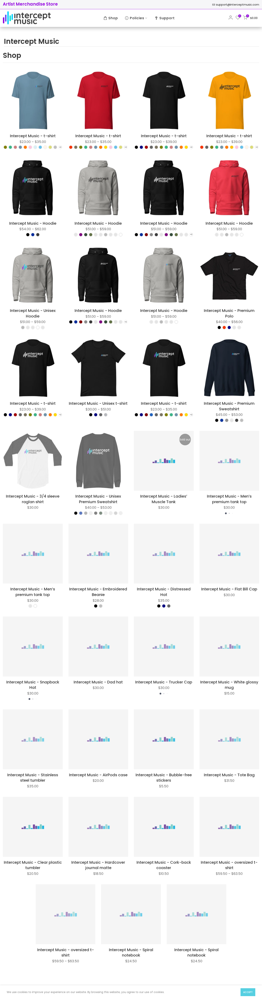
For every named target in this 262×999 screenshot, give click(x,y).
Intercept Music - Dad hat (98, 682)
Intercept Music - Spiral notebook (131, 952)
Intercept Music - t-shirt (33, 136)
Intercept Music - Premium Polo (229, 313)
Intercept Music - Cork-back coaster (164, 865)
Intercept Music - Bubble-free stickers (164, 777)
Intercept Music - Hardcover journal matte (98, 865)
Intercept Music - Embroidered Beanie (98, 591)
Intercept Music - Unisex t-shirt (98, 403)
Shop (113, 18)
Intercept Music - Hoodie (32, 223)
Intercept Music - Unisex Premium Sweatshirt (98, 499)
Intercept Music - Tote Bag (229, 775)
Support (167, 18)
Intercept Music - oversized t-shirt (229, 865)
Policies (137, 18)
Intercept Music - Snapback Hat (32, 684)
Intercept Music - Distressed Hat (164, 591)
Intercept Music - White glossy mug (229, 684)
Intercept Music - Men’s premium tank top (229, 499)
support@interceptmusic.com (237, 4)
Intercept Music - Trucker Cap (163, 682)
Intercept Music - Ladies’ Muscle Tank (163, 499)
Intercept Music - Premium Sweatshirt (229, 406)
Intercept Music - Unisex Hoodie (33, 313)
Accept (248, 992)
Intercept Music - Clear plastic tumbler (33, 865)
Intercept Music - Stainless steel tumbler (32, 777)
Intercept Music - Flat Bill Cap (229, 589)
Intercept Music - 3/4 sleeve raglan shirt (32, 499)
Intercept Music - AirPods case (98, 775)
